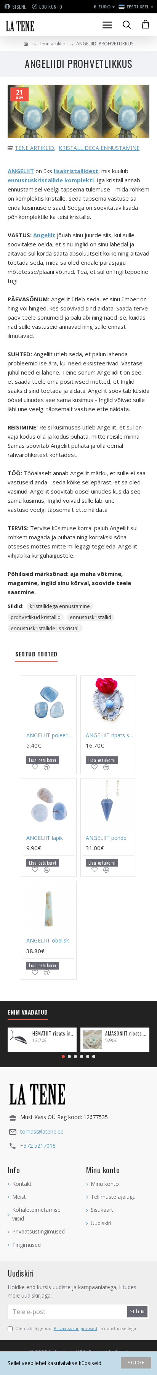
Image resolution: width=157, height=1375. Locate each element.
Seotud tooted (36, 654)
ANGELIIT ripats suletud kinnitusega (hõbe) (110, 735)
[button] (63, 1056)
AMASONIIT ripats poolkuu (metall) (126, 1033)
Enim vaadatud (28, 1012)
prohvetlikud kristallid (36, 617)
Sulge (136, 1362)
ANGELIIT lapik (44, 838)
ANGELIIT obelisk (47, 940)
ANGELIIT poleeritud (50, 735)
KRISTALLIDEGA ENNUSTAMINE (99, 147)
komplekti (78, 180)
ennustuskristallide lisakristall (45, 628)
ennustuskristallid (90, 617)
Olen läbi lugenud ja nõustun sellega (75, 1328)
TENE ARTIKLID (34, 147)
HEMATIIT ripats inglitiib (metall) (53, 1033)
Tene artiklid (52, 43)
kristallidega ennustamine (60, 606)
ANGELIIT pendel (107, 838)
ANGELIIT (21, 171)
